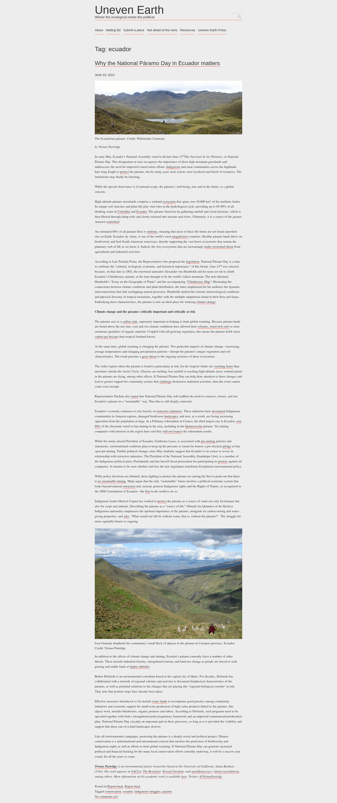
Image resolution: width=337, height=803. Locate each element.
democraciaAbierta (226, 771)
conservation (113, 791)
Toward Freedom (173, 771)
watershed (112, 221)
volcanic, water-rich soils (213, 326)
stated (134, 396)
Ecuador (141, 211)
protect (124, 171)
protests (223, 461)
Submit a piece (133, 30)
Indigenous (173, 167)
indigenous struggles (147, 791)
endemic (152, 231)
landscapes (171, 416)
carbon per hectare (106, 336)
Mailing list (113, 30)
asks (126, 516)
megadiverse (180, 236)
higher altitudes (140, 666)
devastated (218, 411)
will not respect (172, 431)
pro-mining (208, 441)
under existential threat (218, 246)
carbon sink (130, 321)
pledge (227, 446)
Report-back (115, 786)
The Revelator (151, 771)
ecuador (128, 791)
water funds (159, 701)
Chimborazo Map (199, 281)
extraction (129, 486)
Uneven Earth (129, 10)
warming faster (223, 366)
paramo (167, 791)
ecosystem (169, 201)
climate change (206, 302)
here (184, 776)
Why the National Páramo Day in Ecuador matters (157, 63)
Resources (187, 30)
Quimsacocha (193, 426)
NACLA (136, 771)
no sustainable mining (112, 481)
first (147, 491)
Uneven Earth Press (212, 30)
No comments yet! (106, 796)
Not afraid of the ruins (162, 30)
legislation (192, 261)
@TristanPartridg (210, 776)
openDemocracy (201, 771)
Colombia (124, 211)
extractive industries (169, 411)
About (99, 30)
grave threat (149, 356)
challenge (165, 381)
